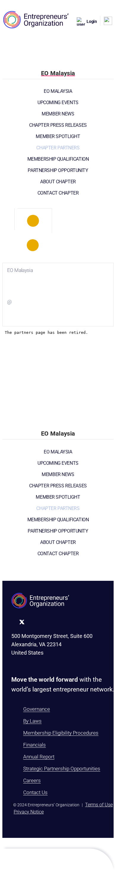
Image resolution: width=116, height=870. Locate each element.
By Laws (32, 721)
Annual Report (38, 757)
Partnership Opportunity (58, 170)
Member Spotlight (58, 136)
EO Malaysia (58, 91)
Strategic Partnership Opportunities (61, 769)
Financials (34, 745)
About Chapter (58, 181)
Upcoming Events (58, 102)
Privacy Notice (29, 812)
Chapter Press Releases (58, 125)
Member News (58, 114)
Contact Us (35, 792)
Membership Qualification (58, 159)
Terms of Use (99, 805)
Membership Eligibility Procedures (60, 733)
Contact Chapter (58, 193)
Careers (32, 780)
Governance (36, 709)
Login (92, 21)
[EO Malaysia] (33, 221)
